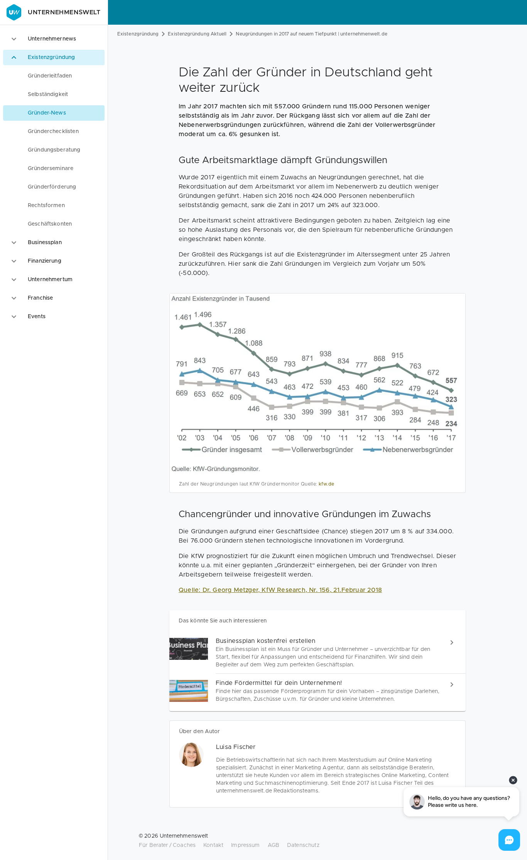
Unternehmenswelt (64, 12)
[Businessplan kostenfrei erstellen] (317, 653)
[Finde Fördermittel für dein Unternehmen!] (317, 691)
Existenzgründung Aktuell (197, 34)
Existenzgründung (138, 34)
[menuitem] (54, 76)
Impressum (245, 845)
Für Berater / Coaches (167, 845)
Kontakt (213, 845)
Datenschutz (303, 845)
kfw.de (326, 484)
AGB (273, 845)
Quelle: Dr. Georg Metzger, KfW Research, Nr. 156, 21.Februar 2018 (280, 590)
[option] (54, 39)
